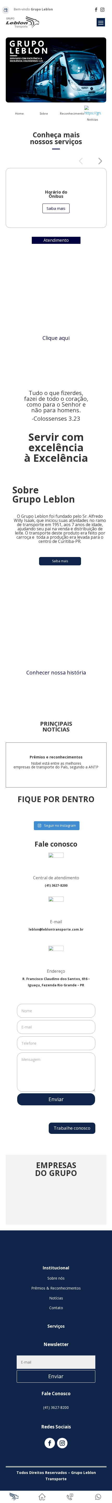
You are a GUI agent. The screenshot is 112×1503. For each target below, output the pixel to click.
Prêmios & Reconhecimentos (56, 1288)
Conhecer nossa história (56, 672)
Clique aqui (56, 337)
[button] (81, 161)
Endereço (56, 971)
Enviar (56, 1099)
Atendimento (56, 240)
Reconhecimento (72, 113)
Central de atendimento (56, 878)
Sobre (44, 113)
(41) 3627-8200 (56, 1407)
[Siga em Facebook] (96, 9)
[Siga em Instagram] (102, 9)
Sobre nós (56, 1278)
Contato (56, 1307)
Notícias (92, 119)
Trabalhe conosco (72, 1128)
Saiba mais (56, 208)
